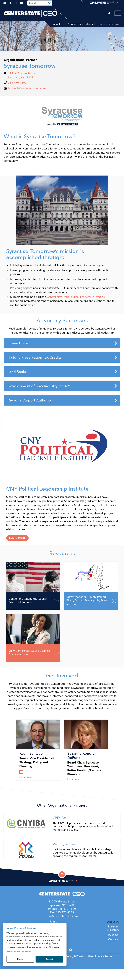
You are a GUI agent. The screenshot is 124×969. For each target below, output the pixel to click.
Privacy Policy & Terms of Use (74, 956)
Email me (25, 777)
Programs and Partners (80, 24)
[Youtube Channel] (21, 772)
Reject (20, 959)
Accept (49, 959)
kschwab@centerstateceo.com (27, 88)
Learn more (17, 538)
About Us (58, 24)
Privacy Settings (105, 956)
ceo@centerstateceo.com (62, 916)
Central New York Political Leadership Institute (76, 297)
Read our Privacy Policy (19, 951)
